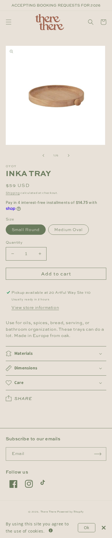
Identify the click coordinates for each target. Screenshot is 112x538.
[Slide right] (68, 155)
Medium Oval (68, 229)
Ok (86, 527)
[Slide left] (43, 155)
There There (48, 511)
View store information (35, 307)
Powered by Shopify (70, 511)
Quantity (14, 242)
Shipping (13, 193)
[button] (8, 22)
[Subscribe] (98, 454)
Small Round (26, 229)
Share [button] (23, 398)
